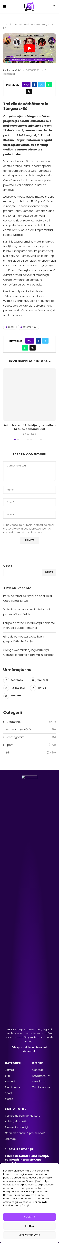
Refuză (29, 1226)
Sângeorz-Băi (29, 327)
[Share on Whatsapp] (49, 84)
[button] (6, 404)
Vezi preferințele (29, 1235)
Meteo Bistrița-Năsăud (31, 729)
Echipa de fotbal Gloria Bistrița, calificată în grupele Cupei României (27, 1159)
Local (11, 327)
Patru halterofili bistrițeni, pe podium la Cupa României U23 (30, 427)
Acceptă (29, 1217)
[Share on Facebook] (34, 84)
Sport (31, 745)
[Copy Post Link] (29, 91)
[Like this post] (27, 84)
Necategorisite (31, 737)
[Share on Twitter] (41, 84)
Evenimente (31, 722)
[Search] (54, 7)
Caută (7, 566)
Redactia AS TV (11, 70)
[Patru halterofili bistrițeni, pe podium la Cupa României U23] (29, 394)
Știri (5, 24)
